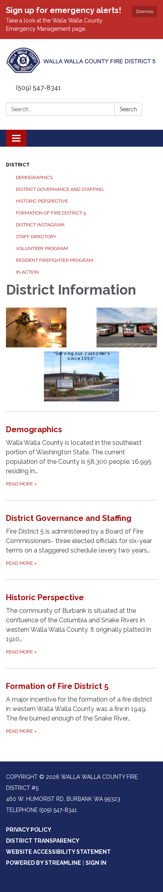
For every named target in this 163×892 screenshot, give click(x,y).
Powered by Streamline (43, 863)
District (18, 165)
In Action (27, 272)
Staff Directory (36, 236)
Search (128, 109)
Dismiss (144, 11)
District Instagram (40, 225)
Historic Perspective (42, 201)
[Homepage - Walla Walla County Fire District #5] (81, 60)
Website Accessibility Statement (58, 852)
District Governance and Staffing (60, 189)
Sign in (95, 863)
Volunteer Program (42, 248)
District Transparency (43, 841)
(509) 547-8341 (38, 87)
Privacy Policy (28, 830)
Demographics (34, 177)
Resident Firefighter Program (54, 260)
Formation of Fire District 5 (51, 213)
